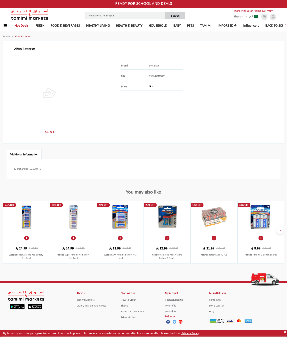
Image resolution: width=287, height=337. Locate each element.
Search (175, 15)
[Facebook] (168, 322)
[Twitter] (174, 322)
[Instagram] (180, 322)
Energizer (154, 65)
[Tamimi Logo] (29, 14)
